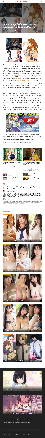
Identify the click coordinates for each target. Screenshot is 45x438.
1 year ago (30, 175)
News (22, 387)
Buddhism (7, 142)
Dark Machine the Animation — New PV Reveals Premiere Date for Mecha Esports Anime (17, 422)
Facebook (4, 432)
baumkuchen (17, 78)
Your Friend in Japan (20, 30)
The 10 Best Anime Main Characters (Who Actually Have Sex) (14, 360)
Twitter (9, 432)
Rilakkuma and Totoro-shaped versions (25, 80)
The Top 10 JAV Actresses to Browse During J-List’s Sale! (13, 330)
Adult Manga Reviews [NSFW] (22, 411)
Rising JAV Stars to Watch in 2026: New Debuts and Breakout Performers (15, 270)
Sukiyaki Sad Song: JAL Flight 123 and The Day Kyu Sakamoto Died (35, 174)
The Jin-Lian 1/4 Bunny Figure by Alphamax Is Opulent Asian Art (13, 418)
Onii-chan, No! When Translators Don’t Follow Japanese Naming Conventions (14, 178)
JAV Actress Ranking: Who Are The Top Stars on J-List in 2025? (14, 240)
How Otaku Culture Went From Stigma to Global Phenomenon (14, 174)
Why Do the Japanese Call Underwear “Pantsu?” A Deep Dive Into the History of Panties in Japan (18, 419)
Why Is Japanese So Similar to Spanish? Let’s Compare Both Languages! (33, 178)
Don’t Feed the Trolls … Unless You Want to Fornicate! (22, 413)
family (18, 142)
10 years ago (14, 30)
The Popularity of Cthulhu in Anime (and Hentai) (11, 421)
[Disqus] (22, 197)
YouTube (17, 432)
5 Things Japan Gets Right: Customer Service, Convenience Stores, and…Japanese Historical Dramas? (31, 163)
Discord (13, 432)
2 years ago (10, 180)
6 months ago (10, 175)
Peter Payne (8, 30)
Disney (11, 142)
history (21, 142)
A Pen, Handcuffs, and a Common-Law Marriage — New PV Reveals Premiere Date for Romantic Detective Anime (22, 390)
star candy (8, 76)
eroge (14, 142)
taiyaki (21, 75)
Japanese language (27, 142)
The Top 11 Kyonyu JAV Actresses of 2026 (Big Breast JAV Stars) (14, 300)
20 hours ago (10, 164)
